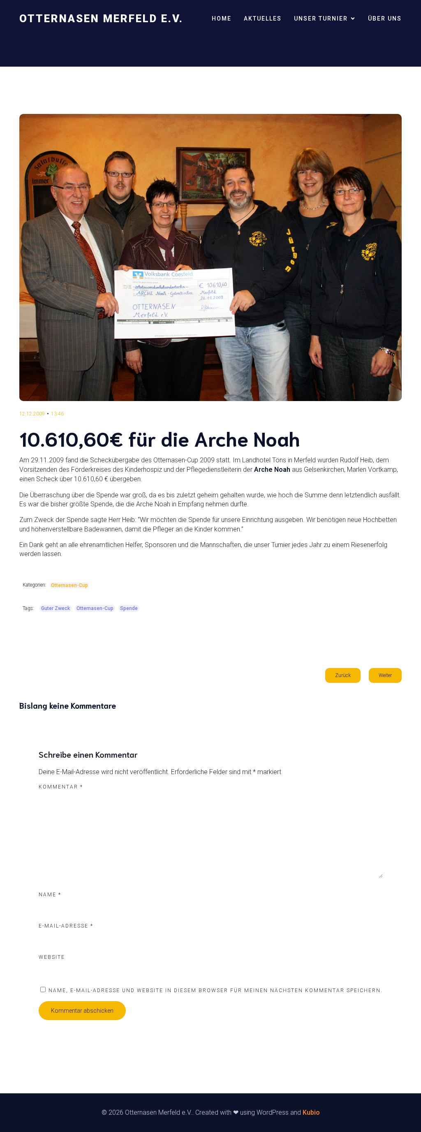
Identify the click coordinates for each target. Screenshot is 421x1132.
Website (52, 957)
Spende (129, 608)
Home (221, 18)
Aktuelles (263, 18)
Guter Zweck (55, 608)
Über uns (385, 18)
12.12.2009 (32, 414)
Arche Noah (272, 469)
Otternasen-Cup (69, 585)
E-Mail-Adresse (66, 926)
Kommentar (61, 787)
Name (50, 895)
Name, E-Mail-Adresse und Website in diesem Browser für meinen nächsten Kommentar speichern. (216, 990)
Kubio (311, 1112)
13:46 (57, 414)
